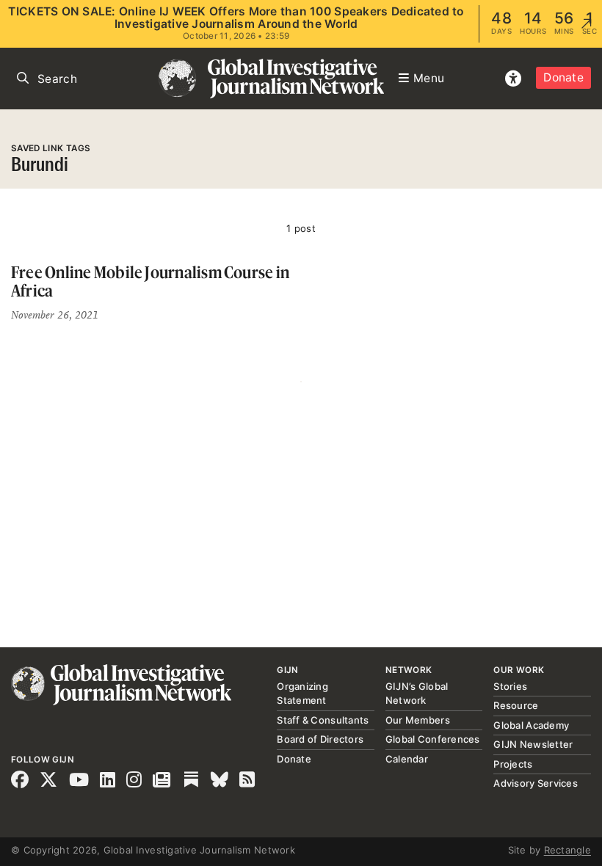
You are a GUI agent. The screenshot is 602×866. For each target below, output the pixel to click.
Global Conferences (432, 739)
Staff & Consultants (323, 720)
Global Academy (531, 725)
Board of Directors (320, 739)
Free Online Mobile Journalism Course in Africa (150, 281)
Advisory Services (535, 783)
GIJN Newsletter (533, 744)
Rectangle (567, 850)
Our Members (417, 720)
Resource (515, 705)
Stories (510, 686)
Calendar (406, 759)
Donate (563, 77)
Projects (512, 764)
